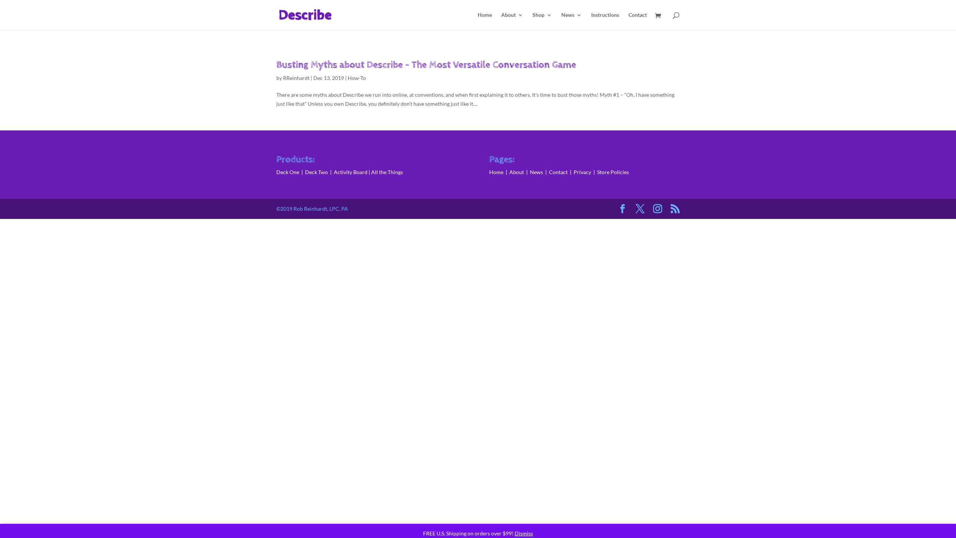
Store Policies (613, 172)
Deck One (287, 172)
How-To (357, 78)
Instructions (605, 15)
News (567, 15)
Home (485, 15)
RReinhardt (296, 78)
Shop (538, 15)
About (508, 15)
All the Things (387, 172)
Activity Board (350, 172)
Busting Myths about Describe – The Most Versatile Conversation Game (426, 65)
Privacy (582, 172)
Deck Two (316, 172)
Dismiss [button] (524, 533)
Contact (637, 15)
